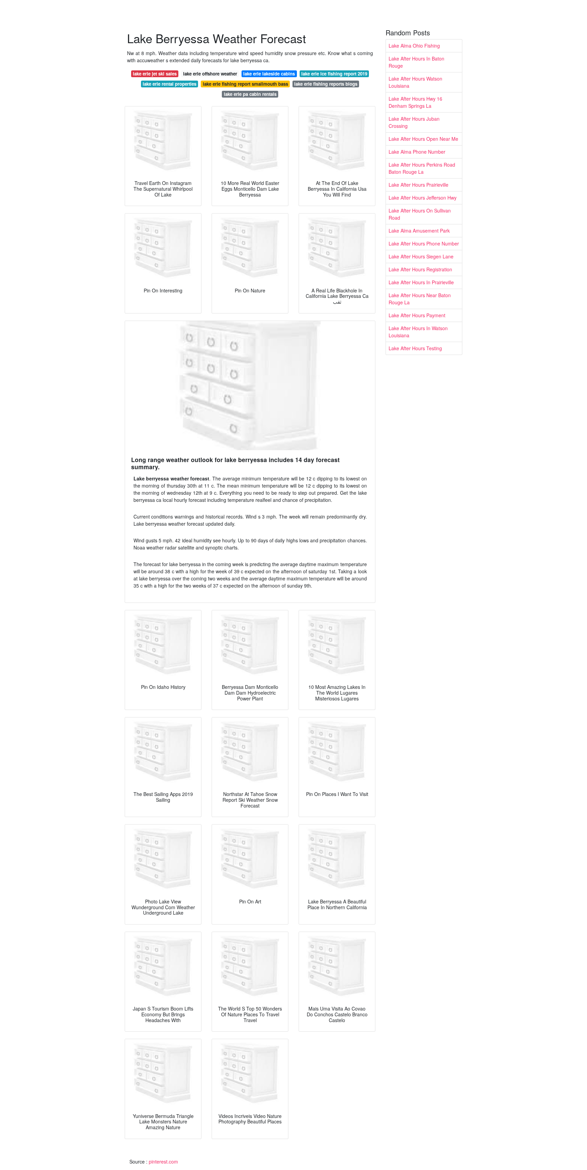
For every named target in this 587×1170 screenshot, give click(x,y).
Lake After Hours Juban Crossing (414, 122)
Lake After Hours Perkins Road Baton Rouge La (422, 168)
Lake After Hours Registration (420, 269)
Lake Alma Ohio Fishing (414, 45)
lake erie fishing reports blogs (325, 84)
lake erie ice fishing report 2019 (334, 73)
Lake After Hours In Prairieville (421, 282)
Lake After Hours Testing (415, 348)
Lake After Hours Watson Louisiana (415, 82)
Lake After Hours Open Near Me (423, 138)
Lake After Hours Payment (417, 315)
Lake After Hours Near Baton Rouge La (420, 299)
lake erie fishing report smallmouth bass (245, 84)
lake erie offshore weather (210, 73)
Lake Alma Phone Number (417, 151)
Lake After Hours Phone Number (424, 243)
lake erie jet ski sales (155, 73)
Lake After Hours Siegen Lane (421, 256)
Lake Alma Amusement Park (419, 230)
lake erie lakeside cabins (269, 73)
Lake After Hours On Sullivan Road (420, 214)
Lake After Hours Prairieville (418, 184)
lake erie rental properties (169, 84)
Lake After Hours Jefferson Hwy (423, 197)
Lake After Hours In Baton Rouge (416, 62)
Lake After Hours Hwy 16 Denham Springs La (415, 102)
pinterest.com (163, 1161)
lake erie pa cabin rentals (250, 94)
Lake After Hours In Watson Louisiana (418, 332)
